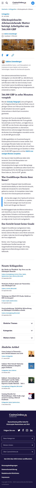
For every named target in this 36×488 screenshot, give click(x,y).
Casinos (4, 274)
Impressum (6, 477)
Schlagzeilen (12, 9)
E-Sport (4, 301)
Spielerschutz (5, 276)
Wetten (15, 276)
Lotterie (16, 274)
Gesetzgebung (10, 274)
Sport (10, 276)
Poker (20, 274)
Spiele (24, 274)
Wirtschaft (20, 276)
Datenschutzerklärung (9, 469)
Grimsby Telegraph (13, 102)
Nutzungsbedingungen (10, 465)
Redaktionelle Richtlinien (10, 473)
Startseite (5, 9)
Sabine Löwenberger (10, 34)
